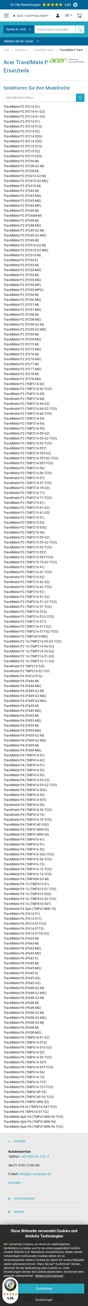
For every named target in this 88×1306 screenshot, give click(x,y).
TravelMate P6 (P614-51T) (23, 918)
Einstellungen (44, 1300)
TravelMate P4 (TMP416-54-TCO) (28, 859)
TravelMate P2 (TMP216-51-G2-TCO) (30, 602)
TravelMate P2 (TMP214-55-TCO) (28, 443)
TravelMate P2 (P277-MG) (22, 369)
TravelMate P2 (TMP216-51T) (25, 621)
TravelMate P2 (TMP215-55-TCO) (28, 547)
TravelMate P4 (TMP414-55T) (25, 800)
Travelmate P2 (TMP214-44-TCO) (28, 413)
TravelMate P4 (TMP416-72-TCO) (28, 869)
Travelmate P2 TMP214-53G (24, 666)
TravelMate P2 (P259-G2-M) (24, 324)
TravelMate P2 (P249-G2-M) (24, 230)
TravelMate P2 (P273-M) (21, 344)
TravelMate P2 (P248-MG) (22, 225)
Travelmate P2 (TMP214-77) (24, 493)
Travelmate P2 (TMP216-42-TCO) (28, 587)
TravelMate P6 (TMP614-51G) (25, 1042)
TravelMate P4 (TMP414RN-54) (26, 834)
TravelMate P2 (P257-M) (21, 305)
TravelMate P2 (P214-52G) (23, 136)
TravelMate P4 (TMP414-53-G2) (27, 780)
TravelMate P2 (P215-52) (22, 151)
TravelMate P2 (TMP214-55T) (25, 448)
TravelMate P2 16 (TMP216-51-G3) (29, 656)
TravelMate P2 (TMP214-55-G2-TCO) (30, 438)
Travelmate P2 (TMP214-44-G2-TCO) (30, 408)
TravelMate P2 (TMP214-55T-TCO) (28, 463)
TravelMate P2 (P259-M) (21, 334)
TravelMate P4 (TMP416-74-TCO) (28, 874)
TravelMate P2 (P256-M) (21, 295)
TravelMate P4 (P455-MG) (22, 730)
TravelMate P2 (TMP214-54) (24, 423)
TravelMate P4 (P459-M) (21, 745)
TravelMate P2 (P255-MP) (22, 285)
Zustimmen (44, 1288)
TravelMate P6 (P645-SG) (22, 978)
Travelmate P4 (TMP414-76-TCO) (28, 819)
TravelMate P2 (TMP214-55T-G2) (27, 453)
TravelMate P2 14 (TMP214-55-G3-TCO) (32, 641)
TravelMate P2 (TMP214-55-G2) (27, 433)
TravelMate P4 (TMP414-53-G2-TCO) (30, 785)
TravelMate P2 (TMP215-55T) (25, 552)
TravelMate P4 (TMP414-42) (24, 760)
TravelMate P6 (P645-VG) (22, 983)
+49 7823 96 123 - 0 (34, 1156)
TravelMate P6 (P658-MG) (22, 1032)
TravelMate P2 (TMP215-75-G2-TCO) (30, 562)
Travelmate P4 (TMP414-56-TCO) (28, 810)
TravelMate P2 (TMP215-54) (24, 532)
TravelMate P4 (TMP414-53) (24, 775)
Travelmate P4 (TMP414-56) (24, 805)
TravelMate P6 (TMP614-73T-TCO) (28, 1087)
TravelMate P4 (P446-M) (21, 681)
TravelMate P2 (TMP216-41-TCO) (28, 572)
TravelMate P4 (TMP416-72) (24, 864)
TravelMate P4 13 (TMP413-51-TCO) (30, 889)
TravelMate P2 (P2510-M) (22, 255)
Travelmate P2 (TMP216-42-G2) (27, 582)
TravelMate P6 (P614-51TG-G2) (26, 933)
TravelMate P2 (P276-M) (21, 354)
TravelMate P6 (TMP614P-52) (25, 1092)
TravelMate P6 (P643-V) (21, 958)
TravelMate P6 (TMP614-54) (24, 1072)
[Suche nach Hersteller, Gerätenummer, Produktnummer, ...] (80, 29)
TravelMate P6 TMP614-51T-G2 (26, 1112)
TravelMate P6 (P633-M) (21, 938)
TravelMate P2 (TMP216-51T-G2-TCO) (31, 631)
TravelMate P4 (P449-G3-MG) (25, 701)
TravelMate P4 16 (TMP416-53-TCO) (30, 899)
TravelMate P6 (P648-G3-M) (24, 998)
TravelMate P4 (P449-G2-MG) (25, 696)
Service (19, 1212)
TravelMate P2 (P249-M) (21, 240)
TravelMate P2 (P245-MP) (22, 205)
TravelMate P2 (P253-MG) (22, 270)
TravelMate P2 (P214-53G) (23, 141)
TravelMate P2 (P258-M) (21, 314)
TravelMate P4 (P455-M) (21, 725)
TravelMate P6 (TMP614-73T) (25, 1082)
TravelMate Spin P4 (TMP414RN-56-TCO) (33, 1126)
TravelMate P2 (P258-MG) (22, 319)
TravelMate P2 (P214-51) (22, 121)
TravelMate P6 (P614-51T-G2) (25, 923)
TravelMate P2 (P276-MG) (22, 359)
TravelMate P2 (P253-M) (21, 265)
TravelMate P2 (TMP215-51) (24, 517)
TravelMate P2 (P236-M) (21, 161)
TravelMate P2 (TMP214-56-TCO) (28, 473)
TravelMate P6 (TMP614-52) (24, 1052)
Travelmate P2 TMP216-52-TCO (27, 671)
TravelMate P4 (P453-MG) (22, 720)
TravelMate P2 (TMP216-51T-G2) (27, 626)
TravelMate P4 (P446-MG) (22, 686)
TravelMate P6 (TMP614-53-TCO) (28, 1057)
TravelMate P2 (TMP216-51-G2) (27, 597)
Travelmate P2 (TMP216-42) (24, 577)
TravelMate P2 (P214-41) (22, 106)
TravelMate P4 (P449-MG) (22, 711)
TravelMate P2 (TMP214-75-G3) (27, 488)
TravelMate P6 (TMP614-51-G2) (27, 1037)
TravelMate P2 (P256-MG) (22, 300)
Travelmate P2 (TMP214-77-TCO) (28, 498)
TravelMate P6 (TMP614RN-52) (26, 1102)
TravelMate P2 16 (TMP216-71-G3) (29, 661)
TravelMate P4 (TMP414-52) (24, 770)
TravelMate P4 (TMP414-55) (24, 795)
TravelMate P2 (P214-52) (22, 131)
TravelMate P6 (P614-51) (22, 914)
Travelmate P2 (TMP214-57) (24, 478)
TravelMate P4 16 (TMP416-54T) (27, 904)
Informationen (24, 1198)
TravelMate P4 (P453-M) (21, 715)
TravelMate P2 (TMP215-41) (24, 503)
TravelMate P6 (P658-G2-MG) (25, 1018)
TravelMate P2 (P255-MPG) (23, 290)
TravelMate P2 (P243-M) (21, 191)
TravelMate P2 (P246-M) (21, 210)
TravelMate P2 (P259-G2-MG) (25, 329)
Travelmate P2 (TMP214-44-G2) (27, 404)
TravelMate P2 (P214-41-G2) (24, 111)
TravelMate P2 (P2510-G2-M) (25, 245)
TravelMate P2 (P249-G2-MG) (25, 235)
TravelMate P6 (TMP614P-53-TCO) (29, 1097)
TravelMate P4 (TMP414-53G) (25, 790)
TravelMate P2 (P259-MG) (22, 339)
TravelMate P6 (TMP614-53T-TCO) (28, 1067)
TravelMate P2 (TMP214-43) (24, 394)
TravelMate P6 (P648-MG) (22, 1008)
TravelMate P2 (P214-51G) (23, 126)
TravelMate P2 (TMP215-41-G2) (27, 508)
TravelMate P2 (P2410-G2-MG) (26, 181)
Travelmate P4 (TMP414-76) (24, 815)
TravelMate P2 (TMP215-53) (24, 522)
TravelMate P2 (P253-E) (21, 260)
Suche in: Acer (16, 29)
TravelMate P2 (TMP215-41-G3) (27, 512)
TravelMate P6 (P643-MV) (22, 953)
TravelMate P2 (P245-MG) (22, 201)
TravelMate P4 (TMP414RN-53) (26, 829)
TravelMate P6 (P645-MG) (22, 968)
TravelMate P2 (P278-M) (21, 374)
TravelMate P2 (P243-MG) (22, 196)
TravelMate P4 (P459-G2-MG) (25, 740)
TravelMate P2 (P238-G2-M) (24, 166)
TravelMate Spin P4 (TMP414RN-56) (30, 1122)
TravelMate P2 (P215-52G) (23, 156)
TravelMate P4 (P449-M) (21, 706)
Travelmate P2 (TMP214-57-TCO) (28, 483)
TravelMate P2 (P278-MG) (22, 379)
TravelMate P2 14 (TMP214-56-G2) (29, 646)
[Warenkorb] (79, 15)
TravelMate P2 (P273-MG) (22, 349)
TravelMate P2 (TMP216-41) (24, 567)
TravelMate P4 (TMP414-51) (24, 765)
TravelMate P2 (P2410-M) (22, 186)
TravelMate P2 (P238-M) (21, 171)
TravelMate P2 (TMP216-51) (24, 592)
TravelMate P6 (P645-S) (21, 973)
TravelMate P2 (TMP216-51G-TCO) (29, 616)
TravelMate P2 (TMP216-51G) (25, 612)
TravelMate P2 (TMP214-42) (24, 384)
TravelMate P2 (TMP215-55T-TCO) (28, 557)
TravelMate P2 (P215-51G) (23, 146)
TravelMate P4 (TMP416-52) (24, 849)
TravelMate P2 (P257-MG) (22, 309)
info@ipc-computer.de (35, 1174)
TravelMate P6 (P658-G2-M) (24, 1013)
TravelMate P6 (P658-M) (21, 1027)
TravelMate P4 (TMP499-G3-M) (26, 879)
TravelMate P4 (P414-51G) (23, 676)
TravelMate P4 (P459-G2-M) (24, 735)
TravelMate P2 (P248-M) (21, 220)
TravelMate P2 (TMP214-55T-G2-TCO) (31, 458)
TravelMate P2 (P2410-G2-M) (25, 176)
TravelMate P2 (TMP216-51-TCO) (28, 607)
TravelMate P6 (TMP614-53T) (25, 1062)
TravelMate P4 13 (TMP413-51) (26, 884)
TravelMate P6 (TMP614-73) (24, 1077)
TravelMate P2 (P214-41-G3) (24, 116)
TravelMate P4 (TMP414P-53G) (26, 824)
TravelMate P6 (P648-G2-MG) (25, 993)
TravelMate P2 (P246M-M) (23, 215)
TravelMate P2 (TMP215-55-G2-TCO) (30, 542)
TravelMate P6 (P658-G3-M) (24, 1022)
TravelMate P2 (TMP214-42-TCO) (28, 389)
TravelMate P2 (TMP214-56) (24, 468)
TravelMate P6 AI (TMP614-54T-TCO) (30, 1107)
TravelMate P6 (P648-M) (21, 1003)
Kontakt (20, 1141)
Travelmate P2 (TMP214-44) (24, 399)
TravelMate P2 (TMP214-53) (24, 418)
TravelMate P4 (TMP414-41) (24, 755)
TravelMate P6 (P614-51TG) (24, 928)
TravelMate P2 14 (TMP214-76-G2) (29, 651)
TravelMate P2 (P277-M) (21, 364)
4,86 (40, 5)
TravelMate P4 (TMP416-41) (24, 839)
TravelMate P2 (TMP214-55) (24, 428)
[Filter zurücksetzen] (80, 98)
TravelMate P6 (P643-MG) (22, 948)
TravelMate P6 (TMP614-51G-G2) (28, 1047)
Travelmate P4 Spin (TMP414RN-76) (30, 909)
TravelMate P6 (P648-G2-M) (24, 988)
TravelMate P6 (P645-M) (21, 963)
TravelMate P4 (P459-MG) (22, 750)
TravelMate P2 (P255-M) (21, 275)
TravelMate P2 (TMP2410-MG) (26, 636)
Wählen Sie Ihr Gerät (18, 41)
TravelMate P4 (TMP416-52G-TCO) (29, 854)
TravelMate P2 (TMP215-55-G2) (27, 537)
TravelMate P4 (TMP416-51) (24, 844)
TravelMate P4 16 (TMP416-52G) (27, 894)
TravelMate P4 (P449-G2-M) (24, 691)
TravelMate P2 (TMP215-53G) (25, 527)
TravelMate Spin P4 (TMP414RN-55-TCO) (33, 1117)
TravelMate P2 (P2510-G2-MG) (26, 250)
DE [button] (67, 15)
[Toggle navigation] (6, 15)
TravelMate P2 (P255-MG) (22, 280)
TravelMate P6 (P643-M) (21, 943)
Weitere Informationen (49, 1275)
